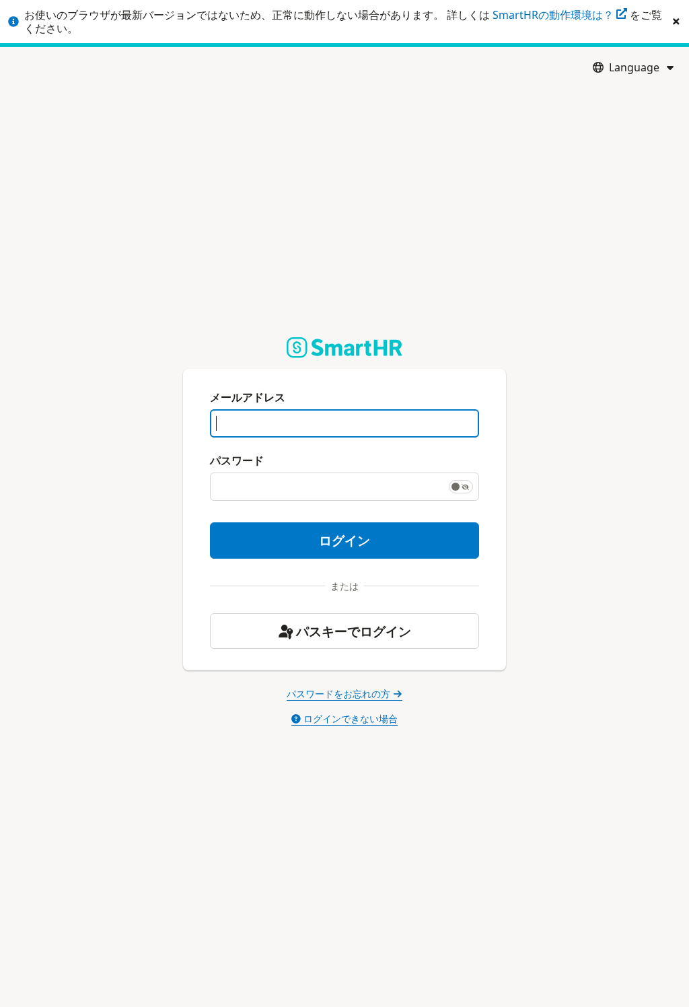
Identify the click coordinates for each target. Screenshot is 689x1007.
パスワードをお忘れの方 (338, 693)
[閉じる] (676, 21)
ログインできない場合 (350, 718)
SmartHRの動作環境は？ (554, 14)
